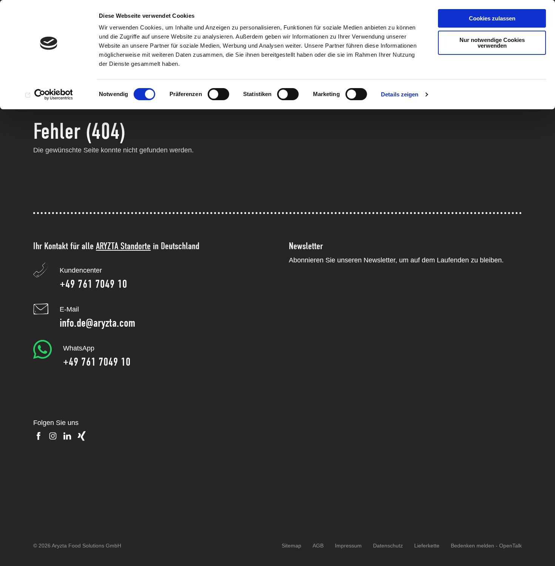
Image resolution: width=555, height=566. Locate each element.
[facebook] (38, 436)
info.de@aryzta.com (97, 323)
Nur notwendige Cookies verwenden (492, 43)
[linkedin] (67, 436)
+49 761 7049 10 (93, 284)
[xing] (81, 436)
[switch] (218, 94)
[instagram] (53, 436)
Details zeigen (399, 94)
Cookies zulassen (492, 18)
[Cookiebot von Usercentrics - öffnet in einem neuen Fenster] (49, 94)
